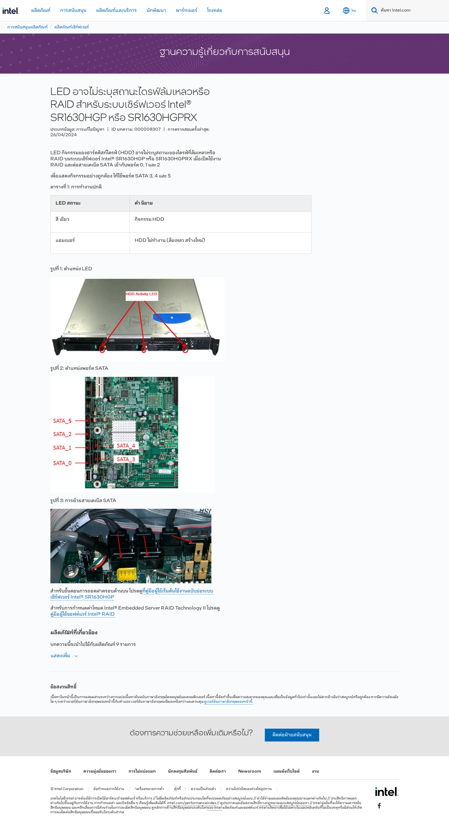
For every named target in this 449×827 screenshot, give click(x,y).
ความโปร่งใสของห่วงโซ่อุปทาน (249, 789)
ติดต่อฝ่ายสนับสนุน (292, 734)
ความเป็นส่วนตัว (203, 789)
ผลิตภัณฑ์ (40, 10)
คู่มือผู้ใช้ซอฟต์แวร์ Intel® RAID (82, 614)
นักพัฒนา (156, 10)
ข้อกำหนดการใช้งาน (108, 789)
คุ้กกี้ (177, 789)
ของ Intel (214, 807)
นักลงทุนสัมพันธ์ (182, 771)
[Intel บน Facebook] (379, 805)
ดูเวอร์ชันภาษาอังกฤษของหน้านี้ (228, 701)
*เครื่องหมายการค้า (149, 789)
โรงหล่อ (214, 10)
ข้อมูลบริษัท (60, 771)
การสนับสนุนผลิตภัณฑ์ (27, 27)
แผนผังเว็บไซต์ (286, 771)
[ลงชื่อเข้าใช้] (327, 10)
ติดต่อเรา (218, 771)
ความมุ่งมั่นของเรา (99, 771)
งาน (315, 771)
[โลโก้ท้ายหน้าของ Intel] (387, 791)
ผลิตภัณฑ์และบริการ (116, 10)
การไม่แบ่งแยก (142, 771)
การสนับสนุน (73, 10)
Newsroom (249, 771)
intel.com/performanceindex (191, 803)
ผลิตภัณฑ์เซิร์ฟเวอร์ (71, 27)
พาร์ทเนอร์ (186, 10)
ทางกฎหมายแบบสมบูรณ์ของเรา (284, 803)
